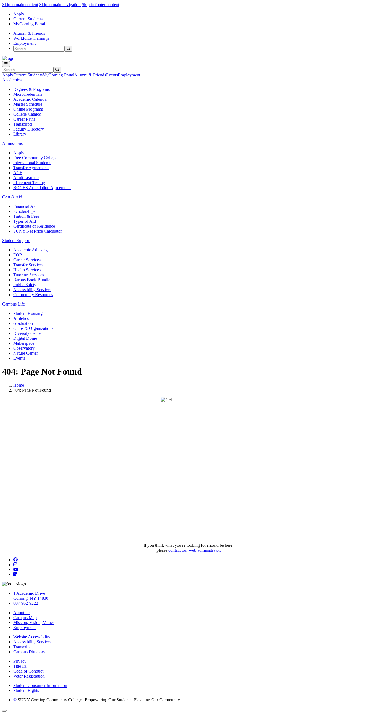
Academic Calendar (30, 99)
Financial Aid (25, 206)
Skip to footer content (100, 4)
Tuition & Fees (26, 216)
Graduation (23, 323)
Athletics (21, 318)
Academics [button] (12, 80)
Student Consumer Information (40, 685)
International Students (32, 162)
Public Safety (24, 284)
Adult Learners (26, 177)
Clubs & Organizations (33, 328)
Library (19, 134)
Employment (24, 43)
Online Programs (28, 109)
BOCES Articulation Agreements (42, 187)
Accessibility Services (32, 289)
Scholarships (24, 211)
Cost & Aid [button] (12, 197)
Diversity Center (27, 333)
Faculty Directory (28, 129)
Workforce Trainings (31, 38)
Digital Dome (25, 338)
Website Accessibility (31, 637)
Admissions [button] (12, 143)
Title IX (20, 666)
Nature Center (25, 353)
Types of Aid (24, 221)
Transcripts (22, 124)
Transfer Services (28, 264)
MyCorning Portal (29, 24)
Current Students (28, 19)
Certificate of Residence (34, 226)
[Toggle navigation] (6, 64)
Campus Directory (29, 651)
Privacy (19, 661)
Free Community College (35, 157)
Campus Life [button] (13, 304)
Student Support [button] (16, 240)
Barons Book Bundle (31, 279)
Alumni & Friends (29, 33)
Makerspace (23, 343)
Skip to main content (20, 4)
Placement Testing (29, 182)
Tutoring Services (28, 274)
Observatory (24, 348)
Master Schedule (27, 104)
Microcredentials (27, 94)
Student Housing (28, 313)
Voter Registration (29, 676)
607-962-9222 (25, 603)
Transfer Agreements (31, 167)
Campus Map (25, 617)
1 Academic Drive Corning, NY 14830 (30, 596)
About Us (21, 612)
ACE (17, 172)
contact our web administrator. (194, 550)
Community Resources (33, 294)
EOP (17, 255)
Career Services (27, 260)
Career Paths (24, 119)
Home (18, 385)
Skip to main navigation (60, 4)
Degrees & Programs (31, 89)
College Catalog (27, 114)
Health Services (27, 269)
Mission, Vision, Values (33, 622)
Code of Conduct (28, 671)
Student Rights (26, 690)
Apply (18, 14)
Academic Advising (30, 250)
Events (112, 75)
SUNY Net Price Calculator (37, 231)
